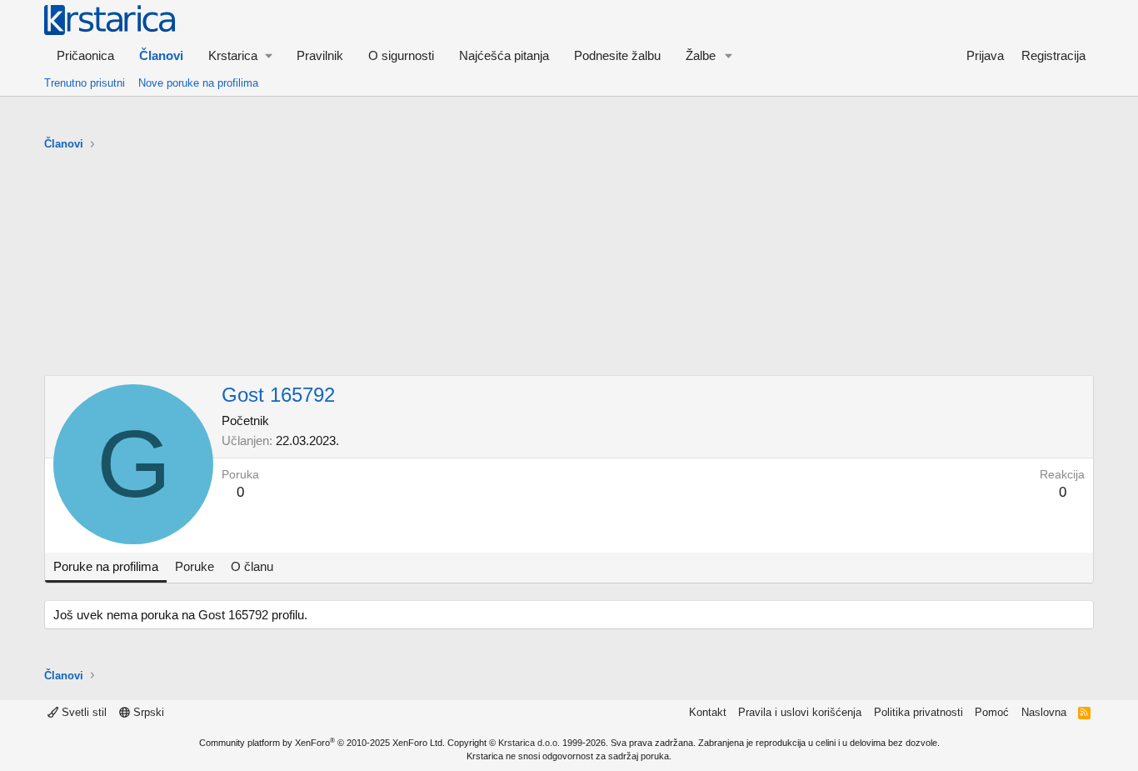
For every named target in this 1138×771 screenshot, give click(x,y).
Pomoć (992, 712)
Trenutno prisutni (84, 83)
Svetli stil (82, 712)
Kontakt (707, 712)
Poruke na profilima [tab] (105, 566)
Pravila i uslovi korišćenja (799, 712)
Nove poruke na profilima (198, 83)
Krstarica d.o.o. (529, 743)
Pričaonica (85, 55)
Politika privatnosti (918, 712)
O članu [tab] (252, 566)
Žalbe (701, 55)
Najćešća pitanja (504, 55)
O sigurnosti (401, 55)
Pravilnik (320, 55)
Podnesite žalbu (617, 55)
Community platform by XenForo (322, 743)
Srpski (147, 712)
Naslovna (1043, 712)
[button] (240, 55)
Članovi (161, 55)
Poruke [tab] (194, 566)
